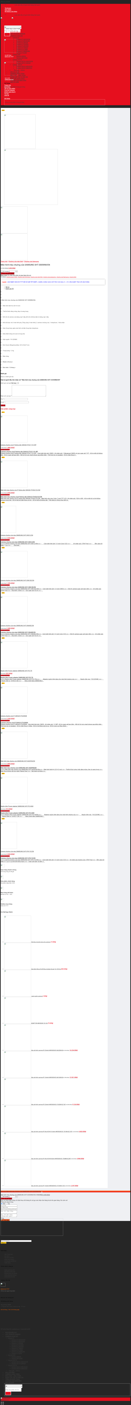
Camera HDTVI (12, 1360)
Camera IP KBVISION (18, 1341)
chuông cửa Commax (24, 277)
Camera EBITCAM (16, 1358)
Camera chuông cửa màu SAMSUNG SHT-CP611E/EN (17, 851)
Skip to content (5, 1)
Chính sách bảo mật (9, 1270)
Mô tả (7, 287)
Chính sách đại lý (9, 92)
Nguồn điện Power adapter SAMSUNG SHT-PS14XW (17, 806)
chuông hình (72, 277)
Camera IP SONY (21, 53)
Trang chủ (7, 85)
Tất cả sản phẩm (9, 88)
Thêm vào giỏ (5, 449)
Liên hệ (6, 95)
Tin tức (6, 94)
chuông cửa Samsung (62, 277)
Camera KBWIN (16, 1357)
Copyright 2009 (25, 1329)
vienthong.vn (16, 1329)
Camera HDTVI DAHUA (23, 63)
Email (3, 402)
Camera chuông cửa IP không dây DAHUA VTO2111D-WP (18, 445)
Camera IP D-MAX (17, 1350)
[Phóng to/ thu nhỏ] (3, 1402)
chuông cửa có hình (11, 277)
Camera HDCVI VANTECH (24, 68)
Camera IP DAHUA (17, 1343)
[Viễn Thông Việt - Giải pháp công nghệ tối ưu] (12, 18)
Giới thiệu (7, 87)
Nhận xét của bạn (6, 396)
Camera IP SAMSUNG (18, 1352)
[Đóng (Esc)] (1, 1402)
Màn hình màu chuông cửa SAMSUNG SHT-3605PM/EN (18, 761)
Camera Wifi (11, 1355)
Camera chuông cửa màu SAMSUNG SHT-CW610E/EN (17, 580)
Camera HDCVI (12, 1365)
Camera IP (11, 1338)
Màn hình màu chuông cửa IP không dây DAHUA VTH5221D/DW (20, 490)
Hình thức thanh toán (9, 1271)
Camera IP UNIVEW (17, 1346)
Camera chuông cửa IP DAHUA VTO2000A (14, 716)
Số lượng (5, 271)
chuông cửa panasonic (49, 277)
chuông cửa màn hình (36, 277)
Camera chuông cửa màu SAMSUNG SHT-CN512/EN (17, 535)
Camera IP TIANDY (17, 1348)
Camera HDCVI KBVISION (19, 1367)
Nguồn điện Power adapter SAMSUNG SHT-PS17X (16, 671)
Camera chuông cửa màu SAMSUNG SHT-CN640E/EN (17, 625)
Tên (2, 399)
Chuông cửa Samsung (31, 261)
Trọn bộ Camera (9, 90)
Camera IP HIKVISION (18, 1340)
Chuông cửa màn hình (16, 261)
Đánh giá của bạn (6, 383)
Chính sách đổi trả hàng (10, 1275)
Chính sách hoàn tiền (9, 1276)
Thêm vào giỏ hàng (7, 273)
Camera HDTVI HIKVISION (19, 1362)
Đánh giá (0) (10, 289)
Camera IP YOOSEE (17, 1345)
